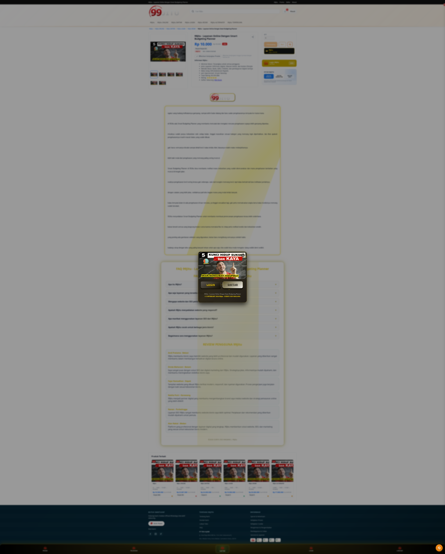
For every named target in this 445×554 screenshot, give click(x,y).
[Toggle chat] (439, 547)
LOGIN (211, 284)
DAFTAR (233, 284)
